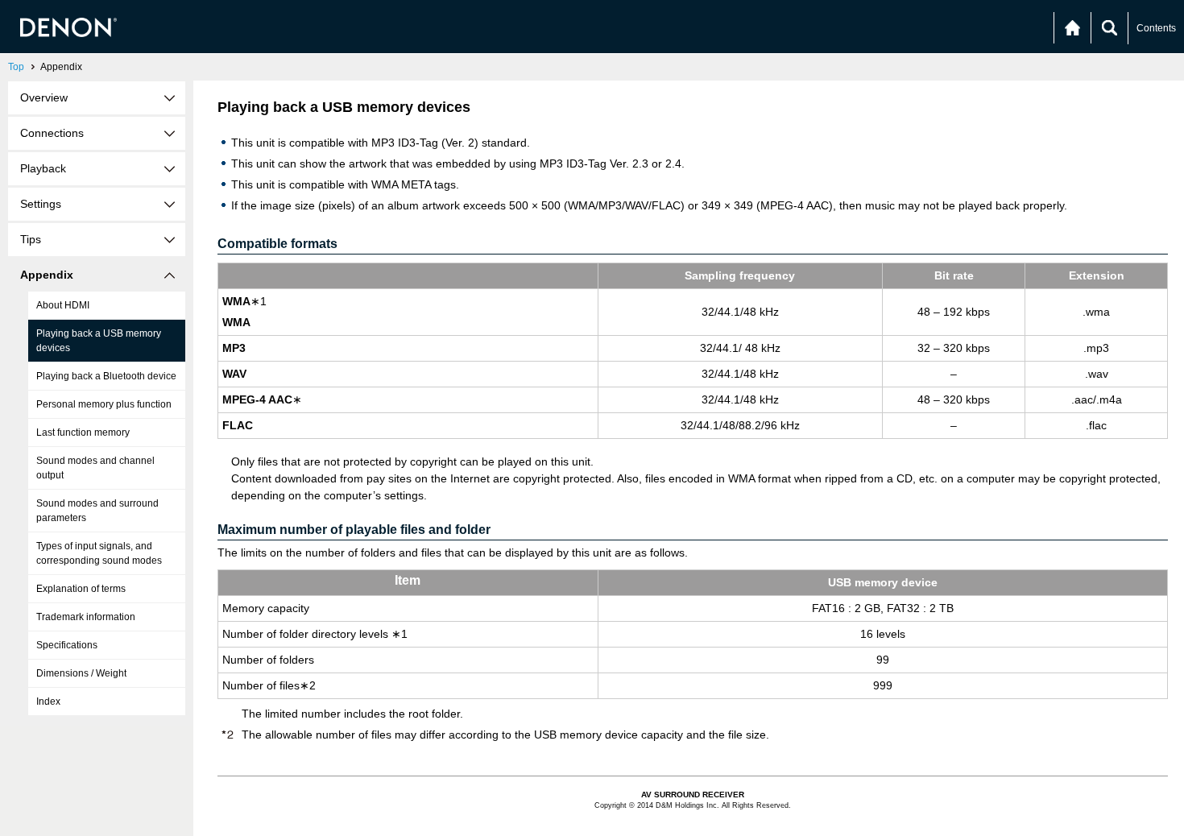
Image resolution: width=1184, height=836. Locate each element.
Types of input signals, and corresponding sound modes (99, 553)
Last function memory (83, 432)
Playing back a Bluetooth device (106, 376)
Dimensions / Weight (81, 673)
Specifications (66, 645)
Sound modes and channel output (95, 468)
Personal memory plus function (104, 404)
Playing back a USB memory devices (98, 341)
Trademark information (85, 617)
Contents (1156, 28)
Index (48, 701)
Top (16, 66)
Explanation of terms (81, 588)
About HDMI (62, 305)
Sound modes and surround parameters (97, 511)
